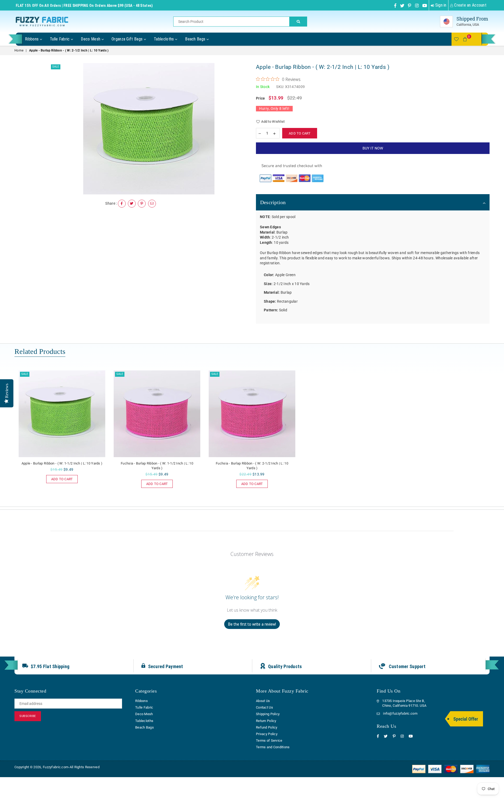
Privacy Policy (266, 734)
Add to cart (59, 478)
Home (18, 50)
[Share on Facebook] (122, 204)
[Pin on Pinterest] (142, 204)
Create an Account (469, 5)
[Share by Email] (152, 204)
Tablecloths (164, 39)
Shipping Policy (268, 714)
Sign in (440, 5)
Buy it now (373, 148)
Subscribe (27, 716)
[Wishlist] (456, 39)
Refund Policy (266, 727)
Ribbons (32, 39)
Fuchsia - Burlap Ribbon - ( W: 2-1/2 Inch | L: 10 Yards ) (252, 465)
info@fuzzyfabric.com (400, 713)
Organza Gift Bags (128, 39)
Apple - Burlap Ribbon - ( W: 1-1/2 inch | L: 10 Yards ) (62, 463)
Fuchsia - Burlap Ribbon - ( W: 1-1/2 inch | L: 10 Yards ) (157, 465)
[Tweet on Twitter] (132, 204)
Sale (55, 66)
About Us (263, 701)
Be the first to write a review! (252, 624)
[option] (149, 128)
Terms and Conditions (273, 747)
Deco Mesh (91, 39)
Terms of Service (269, 740)
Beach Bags (196, 39)
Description (273, 202)
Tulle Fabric (60, 39)
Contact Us (264, 707)
